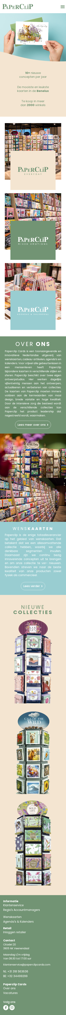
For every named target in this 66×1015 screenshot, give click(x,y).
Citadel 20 (9, 944)
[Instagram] (12, 1007)
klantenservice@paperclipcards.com (26, 964)
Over (33, 344)
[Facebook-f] (5, 1007)
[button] (62, 6)
